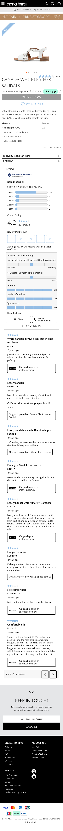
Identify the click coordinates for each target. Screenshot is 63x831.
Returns (8, 750)
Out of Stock (31, 97)
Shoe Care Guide (39, 750)
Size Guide (36, 747)
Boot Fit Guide (38, 757)
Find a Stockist (11, 774)
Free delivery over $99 (24, 10)
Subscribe (31, 726)
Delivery (8, 747)
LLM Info (9, 764)
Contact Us (9, 778)
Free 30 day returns (43, 10)
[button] (26, 72)
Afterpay (8, 761)
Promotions (10, 757)
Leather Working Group (15, 792)
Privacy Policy (31, 822)
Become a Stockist (13, 785)
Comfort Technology (41, 754)
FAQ (6, 754)
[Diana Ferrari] (25, 4)
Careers (8, 781)
